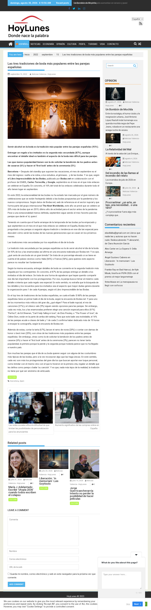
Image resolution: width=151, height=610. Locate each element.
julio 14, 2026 (77, 481)
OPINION (111, 80)
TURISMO (92, 44)
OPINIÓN (60, 44)
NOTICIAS (35, 44)
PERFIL (82, 44)
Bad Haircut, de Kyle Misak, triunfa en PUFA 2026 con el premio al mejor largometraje (122, 273)
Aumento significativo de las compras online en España (77, 427)
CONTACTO (113, 44)
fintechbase (110, 282)
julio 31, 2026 (16, 480)
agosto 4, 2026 (131, 159)
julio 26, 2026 (130, 188)
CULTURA (71, 44)
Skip (128, 604)
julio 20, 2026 (47, 471)
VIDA (102, 44)
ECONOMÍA (48, 44)
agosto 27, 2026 (114, 102)
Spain (22, 381)
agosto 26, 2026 (131, 135)
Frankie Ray (110, 269)
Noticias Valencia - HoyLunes (44, 74)
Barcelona (14, 381)
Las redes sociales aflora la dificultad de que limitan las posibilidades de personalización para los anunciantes (29, 428)
